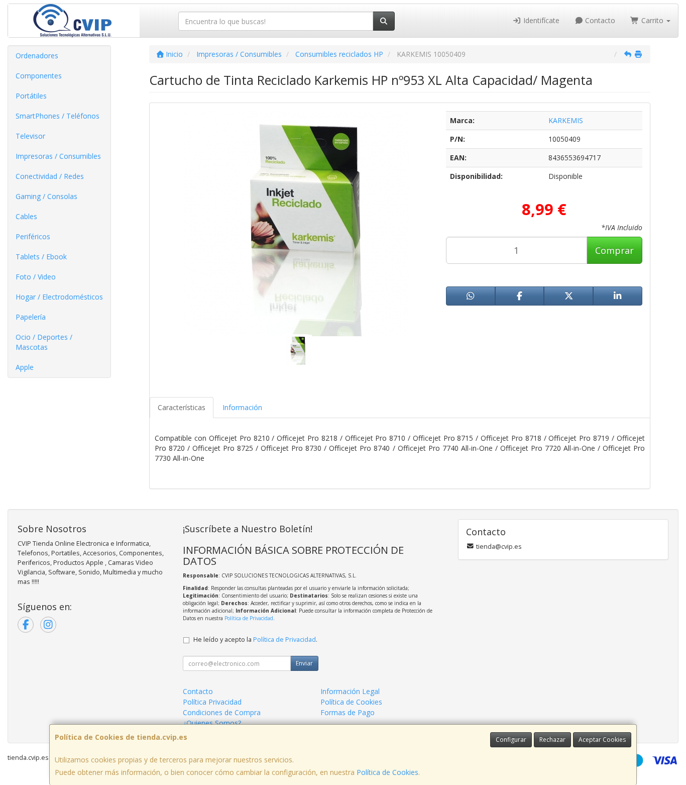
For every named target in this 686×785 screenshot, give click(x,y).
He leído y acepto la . (255, 639)
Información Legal (350, 691)
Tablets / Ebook (41, 256)
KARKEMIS (565, 120)
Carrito (652, 20)
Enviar (304, 663)
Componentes (39, 75)
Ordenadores (37, 55)
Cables (26, 216)
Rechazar (552, 739)
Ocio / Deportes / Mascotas (44, 342)
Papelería (31, 317)
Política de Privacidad (248, 618)
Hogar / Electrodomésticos (59, 297)
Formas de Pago (347, 712)
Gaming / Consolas (46, 196)
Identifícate (540, 20)
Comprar (614, 250)
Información (242, 407)
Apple (25, 367)
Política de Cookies (387, 772)
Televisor (30, 136)
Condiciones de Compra (222, 712)
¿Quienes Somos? (212, 723)
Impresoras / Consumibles (58, 156)
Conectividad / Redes (50, 176)
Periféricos (33, 236)
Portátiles (31, 96)
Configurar (511, 739)
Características (181, 407)
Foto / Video (36, 276)
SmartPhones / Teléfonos (57, 116)
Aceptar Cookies (602, 739)
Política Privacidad (212, 702)
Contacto (599, 20)
